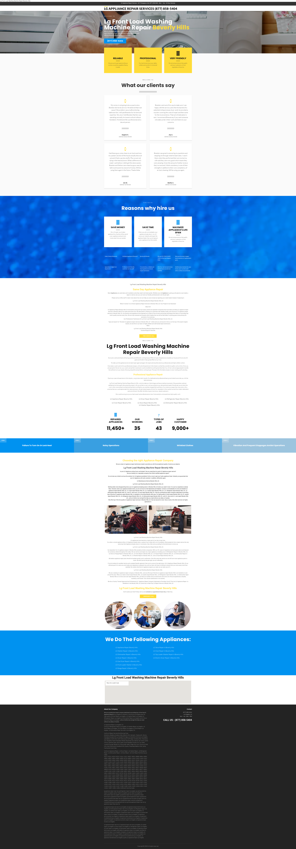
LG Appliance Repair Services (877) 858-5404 (140, 8)
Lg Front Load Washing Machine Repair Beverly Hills (148, 349)
